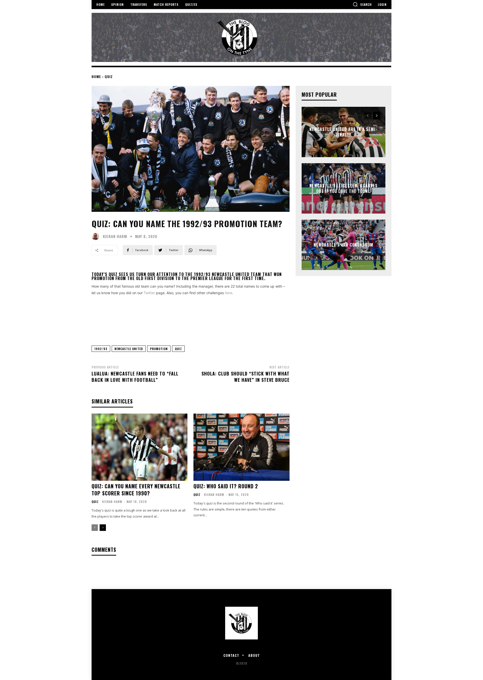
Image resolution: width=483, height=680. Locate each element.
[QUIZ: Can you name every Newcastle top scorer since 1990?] (139, 447)
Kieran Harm (115, 236)
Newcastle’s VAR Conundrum (343, 245)
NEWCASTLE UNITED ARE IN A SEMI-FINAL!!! (343, 132)
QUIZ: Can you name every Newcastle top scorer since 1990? (136, 489)
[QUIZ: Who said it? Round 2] (241, 447)
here (228, 293)
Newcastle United (128, 349)
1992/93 (100, 349)
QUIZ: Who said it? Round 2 (225, 486)
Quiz (109, 76)
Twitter (149, 293)
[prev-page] (95, 527)
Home (96, 76)
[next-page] (103, 527)
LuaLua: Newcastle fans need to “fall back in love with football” (135, 376)
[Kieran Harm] (97, 236)
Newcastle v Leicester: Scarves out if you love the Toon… (343, 188)
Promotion (159, 349)
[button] (362, 4)
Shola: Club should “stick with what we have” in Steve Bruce (246, 376)
